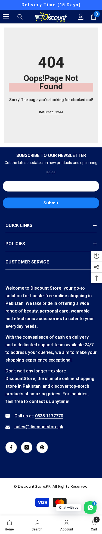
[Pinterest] (42, 447)
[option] (51, 5)
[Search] (20, 17)
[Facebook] (11, 447)
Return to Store (51, 112)
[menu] (6, 16)
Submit (51, 203)
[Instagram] (26, 447)
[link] (37, 525)
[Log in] (81, 17)
